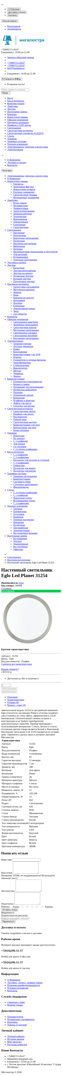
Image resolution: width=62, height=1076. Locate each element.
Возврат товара (15, 1005)
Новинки (12, 114)
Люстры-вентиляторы (24, 270)
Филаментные (20, 205)
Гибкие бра (19, 465)
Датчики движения (23, 346)
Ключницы (19, 305)
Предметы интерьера (18, 122)
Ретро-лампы (20, 203)
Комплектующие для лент (26, 425)
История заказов (15, 1039)
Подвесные (19, 241)
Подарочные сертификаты (20, 1019)
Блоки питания (21, 430)
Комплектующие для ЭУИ (26, 354)
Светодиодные (20, 227)
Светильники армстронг (25, 322)
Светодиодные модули (25, 422)
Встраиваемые (20, 257)
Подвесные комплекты (25, 389)
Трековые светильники (25, 476)
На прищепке (20, 538)
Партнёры (12, 1022)
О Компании (13, 9)
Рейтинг (5, 906)
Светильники (14, 128)
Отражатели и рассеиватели (27, 381)
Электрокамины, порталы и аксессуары (27, 147)
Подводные (19, 525)
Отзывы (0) (13, 702)
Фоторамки (19, 300)
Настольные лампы (17, 111)
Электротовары (15, 149)
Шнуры (17, 370)
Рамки (16, 349)
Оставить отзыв (9, 910)
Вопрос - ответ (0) (16, 705)
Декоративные (20, 222)
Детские (17, 541)
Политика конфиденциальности (23, 985)
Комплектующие (16, 103)
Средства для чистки (24, 406)
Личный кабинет (16, 1036)
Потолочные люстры (24, 281)
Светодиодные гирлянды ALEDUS (25, 133)
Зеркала (17, 292)
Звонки (17, 376)
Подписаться (8, 921)
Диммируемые (20, 208)
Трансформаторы (22, 362)
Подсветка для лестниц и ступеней (31, 460)
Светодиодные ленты (24, 411)
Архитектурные (21, 530)
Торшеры (12, 138)
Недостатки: (7, 903)
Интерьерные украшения (26, 197)
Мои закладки (14, 1042)
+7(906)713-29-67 (16, 62)
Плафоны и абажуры (24, 400)
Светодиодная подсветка (20, 130)
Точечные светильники (25, 259)
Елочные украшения (23, 192)
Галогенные (19, 224)
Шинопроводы (21, 487)
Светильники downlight (25, 335)
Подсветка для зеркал (24, 468)
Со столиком (19, 446)
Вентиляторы (20, 351)
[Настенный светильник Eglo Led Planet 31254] (27, 644)
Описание (12, 697)
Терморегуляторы (22, 343)
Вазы (16, 295)
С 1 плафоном (20, 441)
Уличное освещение (17, 144)
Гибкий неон (19, 419)
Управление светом (23, 395)
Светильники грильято (25, 333)
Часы (16, 311)
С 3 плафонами (21, 462)
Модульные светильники (26, 330)
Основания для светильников (28, 387)
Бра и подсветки (15, 101)
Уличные (17, 508)
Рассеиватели (20, 416)
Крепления (19, 398)
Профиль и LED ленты (19, 125)
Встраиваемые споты (24, 500)
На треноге (19, 438)
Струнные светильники (25, 484)
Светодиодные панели (24, 327)
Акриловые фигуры (23, 186)
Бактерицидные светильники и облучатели (35, 251)
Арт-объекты (20, 314)
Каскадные (19, 268)
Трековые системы (16, 141)
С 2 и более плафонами (25, 449)
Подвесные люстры (23, 276)
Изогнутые (19, 435)
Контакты (12, 15)
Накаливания (20, 219)
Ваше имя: (6, 859)
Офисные (18, 549)
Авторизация (14, 29)
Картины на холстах (23, 297)
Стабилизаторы (21, 365)
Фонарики (18, 522)
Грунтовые (18, 514)
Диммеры (18, 373)
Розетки (17, 357)
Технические (19, 216)
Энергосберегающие (23, 211)
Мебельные (19, 246)
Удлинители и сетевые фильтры (29, 360)
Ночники (18, 249)
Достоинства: (8, 891)
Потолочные (19, 235)
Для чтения (19, 444)
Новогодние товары (17, 117)
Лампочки (12, 106)
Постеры (17, 303)
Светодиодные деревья (25, 195)
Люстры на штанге (23, 273)
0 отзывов (6, 588)
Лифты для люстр (22, 403)
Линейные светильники (25, 324)
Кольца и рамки (21, 384)
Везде (10, 98)
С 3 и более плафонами (25, 492)
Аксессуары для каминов (26, 287)
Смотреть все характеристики (16, 664)
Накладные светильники (26, 238)
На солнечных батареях (25, 533)
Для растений (20, 254)
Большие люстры (22, 278)
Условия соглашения (17, 988)
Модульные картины (24, 289)
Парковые (18, 517)
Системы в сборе (22, 481)
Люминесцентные (22, 213)
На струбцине (20, 546)
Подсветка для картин (24, 471)
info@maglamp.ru (16, 68)
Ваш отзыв (6, 873)
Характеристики (15, 699)
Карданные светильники (26, 338)
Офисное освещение (17, 119)
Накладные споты (22, 498)
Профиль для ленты (23, 414)
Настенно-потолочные (24, 243)
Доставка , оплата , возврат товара (24, 982)
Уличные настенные (23, 519)
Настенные (19, 232)
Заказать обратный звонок (20, 57)
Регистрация (13, 26)
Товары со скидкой (17, 1025)
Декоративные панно (24, 308)
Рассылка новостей (17, 1044)
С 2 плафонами (21, 457)
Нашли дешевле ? (10, 669)
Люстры (11, 109)
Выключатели (20, 368)
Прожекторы (19, 511)
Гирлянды (18, 184)
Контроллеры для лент (24, 427)
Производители (15, 1016)
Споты (10, 136)
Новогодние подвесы (24, 189)
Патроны (18, 392)
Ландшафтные (20, 527)
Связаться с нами (16, 1002)
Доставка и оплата (16, 12)
